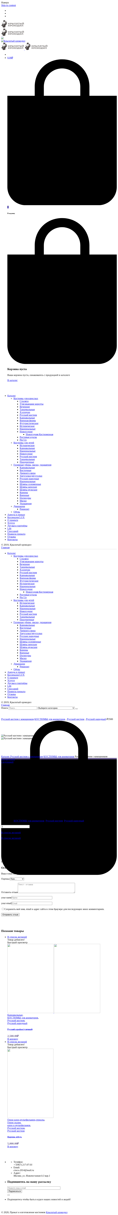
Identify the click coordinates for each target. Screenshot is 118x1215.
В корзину (12, 1039)
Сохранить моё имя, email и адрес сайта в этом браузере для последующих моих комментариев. (54, 909)
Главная (5, 547)
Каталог (5, 756)
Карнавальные (15, 1015)
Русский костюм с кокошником (17, 719)
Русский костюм (75, 719)
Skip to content (8, 5)
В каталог (12, 380)
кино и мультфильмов (18, 1125)
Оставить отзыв (9, 892)
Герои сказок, (14, 1122)
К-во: (4, 823)
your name (6, 897)
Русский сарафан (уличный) (20, 1029)
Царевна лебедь (14, 1137)
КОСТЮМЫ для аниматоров (49, 719)
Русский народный (96, 719)
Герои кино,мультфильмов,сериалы (25, 1119)
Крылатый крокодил (56, 1212)
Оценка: (5, 879)
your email (6, 903)
